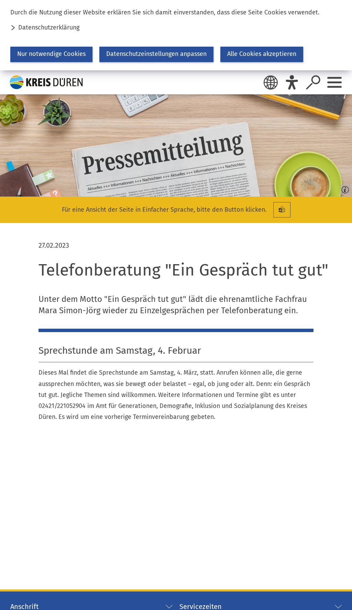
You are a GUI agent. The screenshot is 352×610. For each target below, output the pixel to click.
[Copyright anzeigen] (344, 188)
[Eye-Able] (291, 82)
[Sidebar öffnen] (334, 82)
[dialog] (176, 35)
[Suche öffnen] (313, 82)
